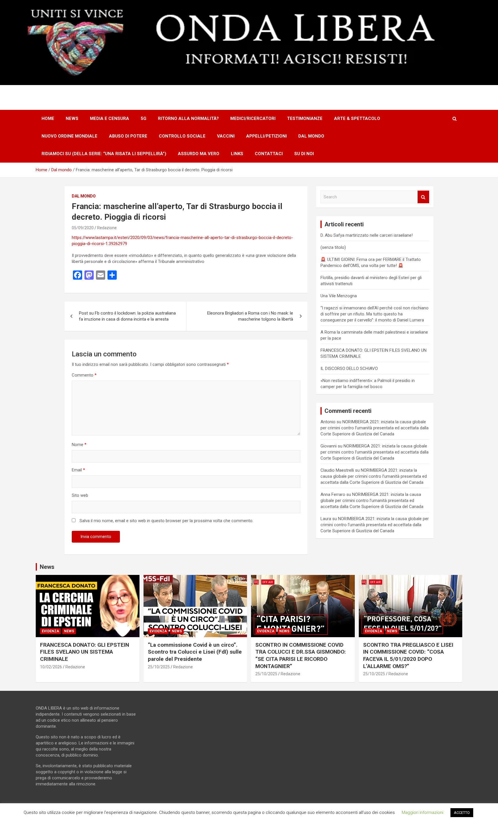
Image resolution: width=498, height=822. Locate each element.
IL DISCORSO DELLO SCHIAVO (349, 368)
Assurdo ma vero (198, 153)
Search (423, 197)
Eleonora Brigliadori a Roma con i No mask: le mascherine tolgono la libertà (250, 316)
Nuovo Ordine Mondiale (69, 136)
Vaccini (226, 136)
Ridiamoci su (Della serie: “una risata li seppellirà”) (104, 153)
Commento (84, 375)
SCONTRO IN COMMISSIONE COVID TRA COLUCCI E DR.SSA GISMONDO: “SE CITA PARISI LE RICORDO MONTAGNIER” (300, 655)
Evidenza (50, 631)
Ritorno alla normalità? (188, 118)
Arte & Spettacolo (357, 118)
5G (143, 118)
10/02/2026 (51, 667)
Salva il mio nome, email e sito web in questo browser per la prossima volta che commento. (166, 520)
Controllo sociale (182, 136)
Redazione (107, 227)
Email (78, 470)
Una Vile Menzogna (338, 295)
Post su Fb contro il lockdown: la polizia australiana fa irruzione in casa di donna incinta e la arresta (127, 316)
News (72, 118)
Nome (79, 444)
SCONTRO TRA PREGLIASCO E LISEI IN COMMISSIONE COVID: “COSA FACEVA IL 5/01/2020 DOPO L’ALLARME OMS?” (408, 655)
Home (48, 118)
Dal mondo (311, 136)
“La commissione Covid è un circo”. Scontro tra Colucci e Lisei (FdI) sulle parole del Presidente (195, 652)
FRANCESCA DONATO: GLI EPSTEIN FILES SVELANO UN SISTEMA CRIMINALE (84, 652)
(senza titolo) (333, 247)
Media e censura (109, 118)
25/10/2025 (159, 667)
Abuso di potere (128, 136)
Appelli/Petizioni (266, 136)
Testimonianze (304, 118)
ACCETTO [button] (462, 812)
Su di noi (304, 153)
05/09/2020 (83, 227)
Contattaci (269, 153)
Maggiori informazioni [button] (422, 812)
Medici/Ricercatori (253, 118)
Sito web (80, 495)
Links (237, 153)
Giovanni (328, 446)
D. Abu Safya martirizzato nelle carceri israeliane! (366, 235)
